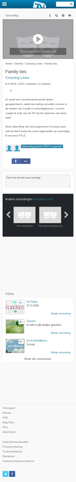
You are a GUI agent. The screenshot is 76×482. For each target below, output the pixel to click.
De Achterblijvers (37, 340)
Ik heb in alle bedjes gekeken (44, 324)
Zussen (31, 320)
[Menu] (4, 4)
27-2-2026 (32, 305)
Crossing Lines (17, 78)
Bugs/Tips (8, 422)
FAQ (5, 417)
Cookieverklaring (12, 451)
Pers (5, 427)
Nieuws (7, 412)
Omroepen (9, 408)
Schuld (31, 344)
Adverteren (9, 432)
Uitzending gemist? (33, 146)
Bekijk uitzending (61, 313)
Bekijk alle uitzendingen (38, 358)
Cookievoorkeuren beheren (18, 461)
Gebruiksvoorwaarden (15, 442)
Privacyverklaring (13, 446)
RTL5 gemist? (54, 146)
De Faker (32, 301)
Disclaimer (9, 456)
